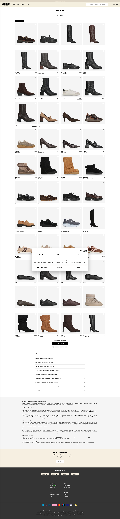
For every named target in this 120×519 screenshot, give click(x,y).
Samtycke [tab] (41, 254)
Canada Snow (56, 438)
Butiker (64, 474)
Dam (14, 4)
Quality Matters (67, 485)
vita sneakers (78, 415)
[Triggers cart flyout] (117, 4)
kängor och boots (41, 422)
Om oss (27, 4)
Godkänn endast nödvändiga (42, 267)
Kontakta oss (44, 474)
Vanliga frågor (52, 489)
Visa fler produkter (60, 343)
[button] (76, 505)
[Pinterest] (68, 496)
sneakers (57, 415)
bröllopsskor (95, 416)
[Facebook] (64, 496)
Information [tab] (60, 254)
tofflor (26, 414)
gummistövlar (59, 437)
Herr (18, 4)
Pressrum (66, 492)
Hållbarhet (66, 490)
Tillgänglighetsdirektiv (54, 494)
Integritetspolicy (53, 496)
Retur (51, 492)
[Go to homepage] (6, 4)
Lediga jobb (66, 494)
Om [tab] (79, 254)
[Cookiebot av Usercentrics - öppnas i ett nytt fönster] (81, 251)
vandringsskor (91, 411)
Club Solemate (54, 474)
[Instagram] (66, 496)
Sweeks (73, 430)
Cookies (51, 497)
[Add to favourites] (35, 24)
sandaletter (62, 431)
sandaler (38, 430)
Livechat (53, 485)
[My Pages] (111, 4)
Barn (23, 4)
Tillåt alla (78, 267)
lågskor (56, 423)
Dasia (33, 416)
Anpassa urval (59, 267)
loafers (64, 424)
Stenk (89, 437)
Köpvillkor (74, 474)
